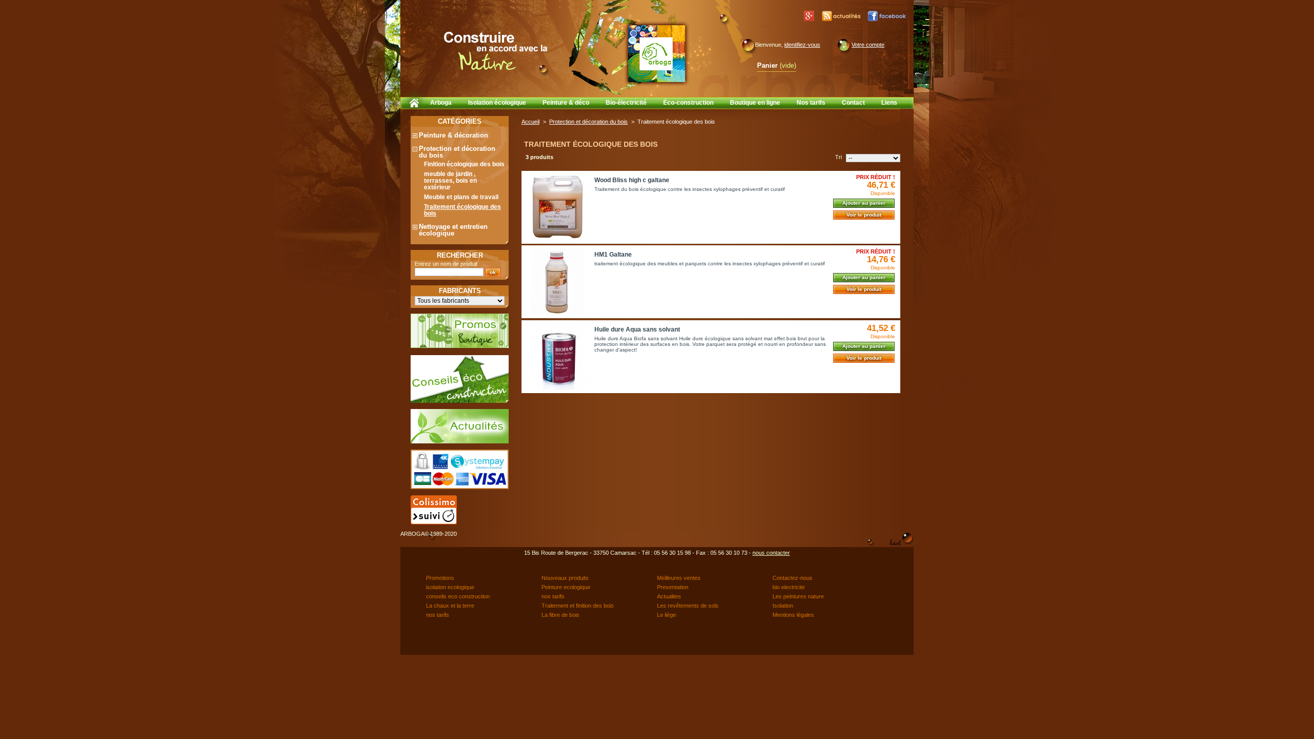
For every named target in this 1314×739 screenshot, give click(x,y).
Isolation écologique (497, 102)
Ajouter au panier (863, 203)
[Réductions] (460, 346)
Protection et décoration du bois (457, 152)
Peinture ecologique (566, 587)
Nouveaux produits (565, 578)
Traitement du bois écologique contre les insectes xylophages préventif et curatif (689, 189)
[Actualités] (841, 16)
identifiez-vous (802, 45)
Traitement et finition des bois (578, 605)
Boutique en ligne (755, 102)
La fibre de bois (560, 615)
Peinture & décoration (453, 135)
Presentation (672, 587)
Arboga (441, 102)
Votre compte (868, 45)
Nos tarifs (811, 102)
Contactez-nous (792, 578)
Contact (853, 102)
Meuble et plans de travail (461, 197)
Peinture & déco (566, 102)
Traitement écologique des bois (462, 210)
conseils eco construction (458, 596)
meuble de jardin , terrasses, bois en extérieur (450, 180)
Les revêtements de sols (688, 605)
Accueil (530, 122)
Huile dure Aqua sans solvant (637, 329)
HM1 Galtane (613, 254)
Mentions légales (793, 615)
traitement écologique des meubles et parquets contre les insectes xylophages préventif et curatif (709, 263)
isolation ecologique (450, 587)
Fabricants (460, 291)
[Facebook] (887, 16)
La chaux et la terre (450, 605)
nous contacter (771, 553)
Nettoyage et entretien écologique (453, 230)
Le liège (666, 615)
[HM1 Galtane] (558, 281)
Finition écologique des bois (464, 164)
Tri (838, 157)
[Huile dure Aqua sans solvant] (558, 356)
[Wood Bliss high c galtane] (558, 207)
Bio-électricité (626, 102)
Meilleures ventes (679, 578)
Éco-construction (688, 102)
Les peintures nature (798, 596)
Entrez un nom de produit (446, 264)
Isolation (782, 605)
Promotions (440, 578)
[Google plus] (809, 16)
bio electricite (788, 587)
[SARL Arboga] (656, 53)
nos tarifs (553, 596)
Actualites (669, 596)
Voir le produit (863, 215)
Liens (889, 102)
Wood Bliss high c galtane (631, 180)
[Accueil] (414, 102)
